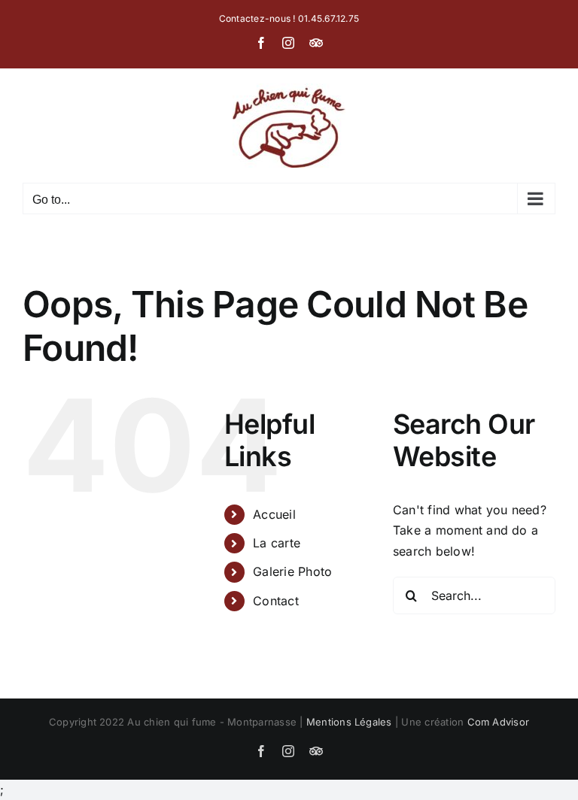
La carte (276, 542)
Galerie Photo (292, 571)
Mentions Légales (349, 722)
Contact (276, 600)
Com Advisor (498, 722)
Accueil (274, 514)
